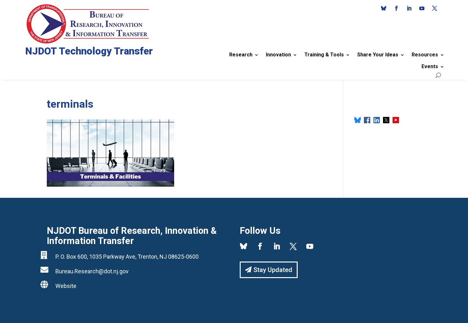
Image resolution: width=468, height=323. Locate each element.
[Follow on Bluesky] (384, 8)
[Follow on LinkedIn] (409, 8)
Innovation (278, 55)
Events (430, 66)
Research (240, 55)
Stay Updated (272, 270)
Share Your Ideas (377, 55)
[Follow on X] (434, 8)
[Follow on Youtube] (422, 8)
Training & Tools (324, 55)
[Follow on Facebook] (396, 8)
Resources (425, 55)
